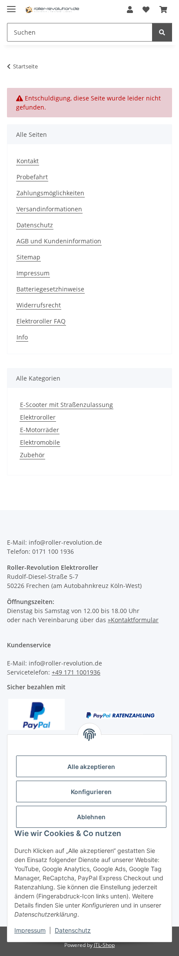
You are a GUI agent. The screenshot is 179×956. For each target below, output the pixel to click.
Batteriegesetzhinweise (50, 289)
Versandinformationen (49, 209)
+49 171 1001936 (76, 672)
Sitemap (28, 257)
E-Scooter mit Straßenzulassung (66, 404)
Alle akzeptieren (91, 766)
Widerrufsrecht (39, 305)
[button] (130, 9)
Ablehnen (91, 816)
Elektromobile (40, 442)
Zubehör (32, 455)
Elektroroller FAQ (41, 321)
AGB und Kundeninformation (59, 241)
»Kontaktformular (133, 620)
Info (22, 337)
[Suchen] (162, 32)
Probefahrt (32, 177)
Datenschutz (73, 930)
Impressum (30, 930)
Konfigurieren (91, 791)
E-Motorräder (39, 430)
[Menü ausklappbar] (11, 5)
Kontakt (28, 161)
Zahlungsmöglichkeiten (50, 193)
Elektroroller (38, 417)
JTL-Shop (104, 945)
